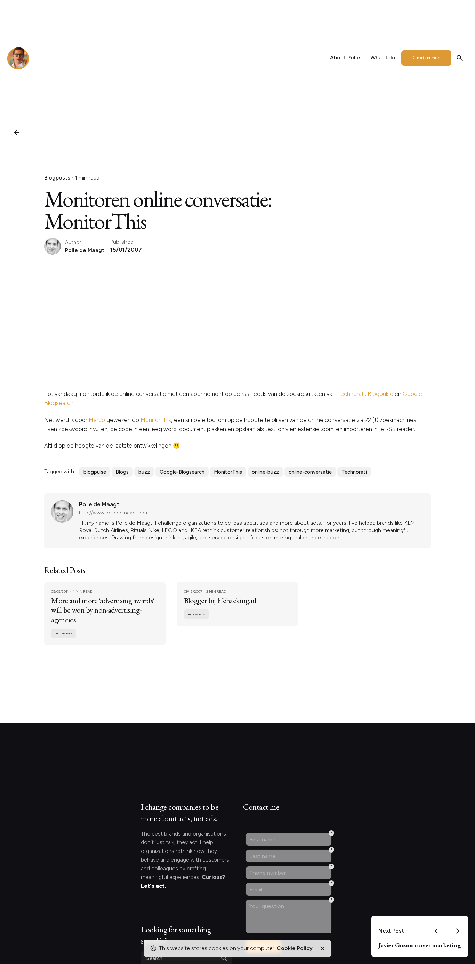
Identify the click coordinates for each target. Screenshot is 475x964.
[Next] (456, 931)
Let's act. (153, 885)
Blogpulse (380, 393)
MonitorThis (155, 419)
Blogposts (57, 177)
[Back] (16, 132)
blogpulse (94, 472)
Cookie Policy (295, 948)
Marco (97, 419)
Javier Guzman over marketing (419, 945)
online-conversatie (310, 472)
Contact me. (426, 57)
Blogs (122, 472)
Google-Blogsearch (182, 472)
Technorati (351, 393)
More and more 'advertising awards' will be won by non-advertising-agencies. (102, 609)
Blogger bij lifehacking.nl (220, 600)
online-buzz (265, 472)
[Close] (322, 948)
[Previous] (437, 931)
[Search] (459, 58)
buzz (144, 472)
